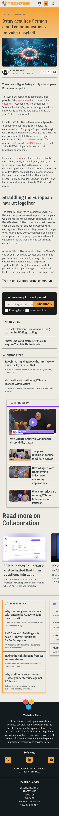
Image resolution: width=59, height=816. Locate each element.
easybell (6, 103)
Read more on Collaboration (21, 519)
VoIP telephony (34, 143)
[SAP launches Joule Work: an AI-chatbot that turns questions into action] (24, 547)
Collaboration (18, 14)
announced (24, 100)
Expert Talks (17, 603)
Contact (29, 798)
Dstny (18, 158)
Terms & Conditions (29, 801)
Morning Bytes (16, 310)
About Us (29, 794)
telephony (42, 280)
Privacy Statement (30, 805)
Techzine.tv (21, 403)
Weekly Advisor (38, 310)
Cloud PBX (15, 280)
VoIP (51, 280)
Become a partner (29, 787)
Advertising (29, 791)
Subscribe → (44, 304)
